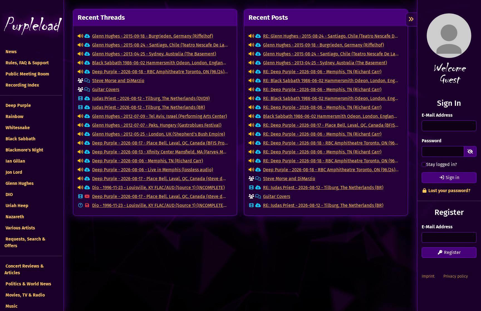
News (10, 51)
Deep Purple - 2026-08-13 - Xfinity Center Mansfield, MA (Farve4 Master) (160, 152)
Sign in (452, 177)
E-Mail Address (437, 115)
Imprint (428, 276)
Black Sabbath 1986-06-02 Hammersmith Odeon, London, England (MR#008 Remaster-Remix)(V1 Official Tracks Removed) (160, 62)
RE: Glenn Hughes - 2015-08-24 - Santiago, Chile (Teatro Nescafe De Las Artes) (331, 36)
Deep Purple (17, 105)
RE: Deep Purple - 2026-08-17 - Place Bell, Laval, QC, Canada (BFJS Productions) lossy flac (331, 125)
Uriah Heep (16, 205)
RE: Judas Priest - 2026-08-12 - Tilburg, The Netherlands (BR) (323, 187)
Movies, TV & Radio (24, 295)
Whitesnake (17, 127)
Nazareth (14, 216)
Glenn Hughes (19, 183)
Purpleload (31, 25)
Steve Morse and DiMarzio (118, 80)
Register (452, 252)
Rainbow (13, 116)
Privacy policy (455, 276)
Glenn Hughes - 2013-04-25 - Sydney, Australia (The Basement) (154, 54)
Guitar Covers (105, 89)
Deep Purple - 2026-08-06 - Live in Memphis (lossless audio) (152, 169)
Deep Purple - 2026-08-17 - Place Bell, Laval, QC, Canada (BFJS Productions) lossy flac (160, 143)
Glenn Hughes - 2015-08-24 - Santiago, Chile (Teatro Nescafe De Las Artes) (160, 45)
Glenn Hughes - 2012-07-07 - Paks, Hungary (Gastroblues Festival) (156, 125)
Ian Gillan (14, 161)
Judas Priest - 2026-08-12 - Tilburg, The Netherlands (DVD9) (151, 98)
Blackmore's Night (23, 150)
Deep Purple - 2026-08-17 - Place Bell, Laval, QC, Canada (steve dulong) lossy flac (160, 178)
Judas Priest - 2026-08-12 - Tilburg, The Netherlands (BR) (148, 107)
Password (431, 140)
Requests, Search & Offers (24, 242)
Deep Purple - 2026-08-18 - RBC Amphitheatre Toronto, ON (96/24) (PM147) (160, 71)
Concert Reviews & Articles (24, 269)
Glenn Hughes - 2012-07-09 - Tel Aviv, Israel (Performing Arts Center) (159, 116)
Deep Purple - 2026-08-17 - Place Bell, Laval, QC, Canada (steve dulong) (160, 196)
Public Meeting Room (26, 74)
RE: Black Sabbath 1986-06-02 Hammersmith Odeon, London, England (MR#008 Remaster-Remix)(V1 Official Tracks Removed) (331, 80)
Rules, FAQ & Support (26, 62)
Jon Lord (13, 172)
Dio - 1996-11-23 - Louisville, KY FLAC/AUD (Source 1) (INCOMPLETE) (158, 187)
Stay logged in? (441, 164)
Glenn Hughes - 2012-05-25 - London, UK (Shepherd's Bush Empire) (158, 134)
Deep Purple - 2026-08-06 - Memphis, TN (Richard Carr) (147, 160)
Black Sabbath (19, 138)
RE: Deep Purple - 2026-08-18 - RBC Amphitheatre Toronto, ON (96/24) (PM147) (331, 143)
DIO (8, 194)
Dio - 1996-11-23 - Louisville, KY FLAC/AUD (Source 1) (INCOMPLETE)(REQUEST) (160, 205)
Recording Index (21, 85)
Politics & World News (27, 283)
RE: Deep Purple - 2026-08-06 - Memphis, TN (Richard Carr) (322, 71)
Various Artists (19, 228)
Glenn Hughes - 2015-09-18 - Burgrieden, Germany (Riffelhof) (152, 36)
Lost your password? (448, 190)
